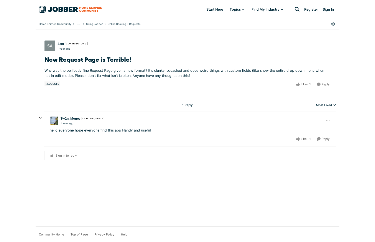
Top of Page (79, 234)
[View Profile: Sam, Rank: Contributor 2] (49, 46)
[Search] (297, 9)
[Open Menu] (333, 24)
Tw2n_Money (71, 118)
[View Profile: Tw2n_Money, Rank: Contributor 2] (54, 121)
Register (311, 9)
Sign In (328, 9)
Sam (61, 43)
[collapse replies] (40, 117)
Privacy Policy (104, 234)
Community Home (51, 234)
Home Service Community (55, 24)
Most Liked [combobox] (326, 105)
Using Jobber (94, 24)
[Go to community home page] (70, 9)
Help (124, 234)
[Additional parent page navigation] (78, 24)
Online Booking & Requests (124, 24)
